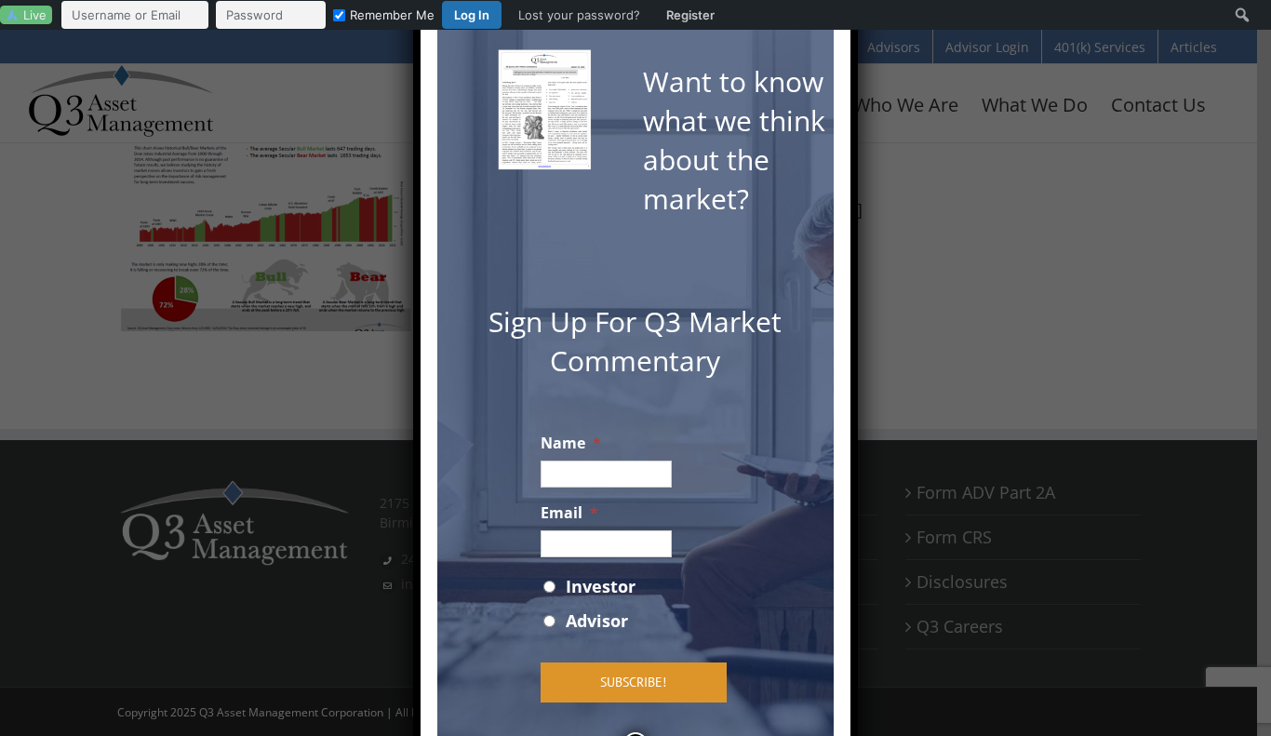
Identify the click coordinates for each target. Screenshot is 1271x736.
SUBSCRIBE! (633, 682)
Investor (601, 586)
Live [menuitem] (35, 14)
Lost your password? (579, 14)
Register (690, 14)
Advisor (597, 620)
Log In (471, 14)
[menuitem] (392, 15)
